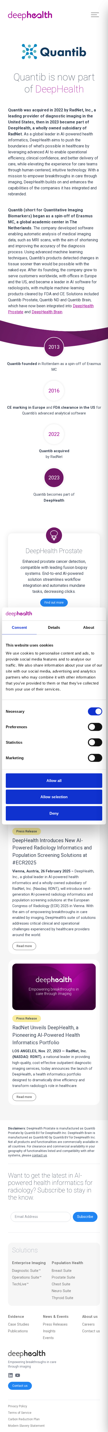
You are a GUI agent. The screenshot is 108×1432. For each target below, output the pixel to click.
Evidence (16, 1317)
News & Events (56, 1317)
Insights (49, 1331)
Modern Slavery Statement (26, 1426)
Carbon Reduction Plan (24, 1419)
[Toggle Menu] (95, 14)
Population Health (67, 1263)
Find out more (54, 602)
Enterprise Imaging (29, 1263)
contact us (39, 1155)
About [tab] (88, 627)
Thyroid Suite (62, 1298)
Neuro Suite (61, 1291)
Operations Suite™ (26, 1277)
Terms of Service (19, 1413)
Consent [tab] (19, 627)
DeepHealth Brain (47, 312)
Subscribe (85, 1217)
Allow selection (54, 797)
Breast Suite (62, 1271)
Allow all (54, 780)
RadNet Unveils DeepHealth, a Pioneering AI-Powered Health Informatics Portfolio (46, 1035)
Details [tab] (54, 627)
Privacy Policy (17, 1406)
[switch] (95, 727)
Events (48, 1338)
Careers (88, 1324)
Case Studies (18, 1324)
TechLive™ (20, 1284)
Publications (18, 1331)
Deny (54, 813)
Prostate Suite (63, 1277)
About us (90, 1317)
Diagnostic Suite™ (26, 1271)
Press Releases (55, 1324)
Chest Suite (61, 1284)
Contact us (20, 1386)
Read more (24, 946)
